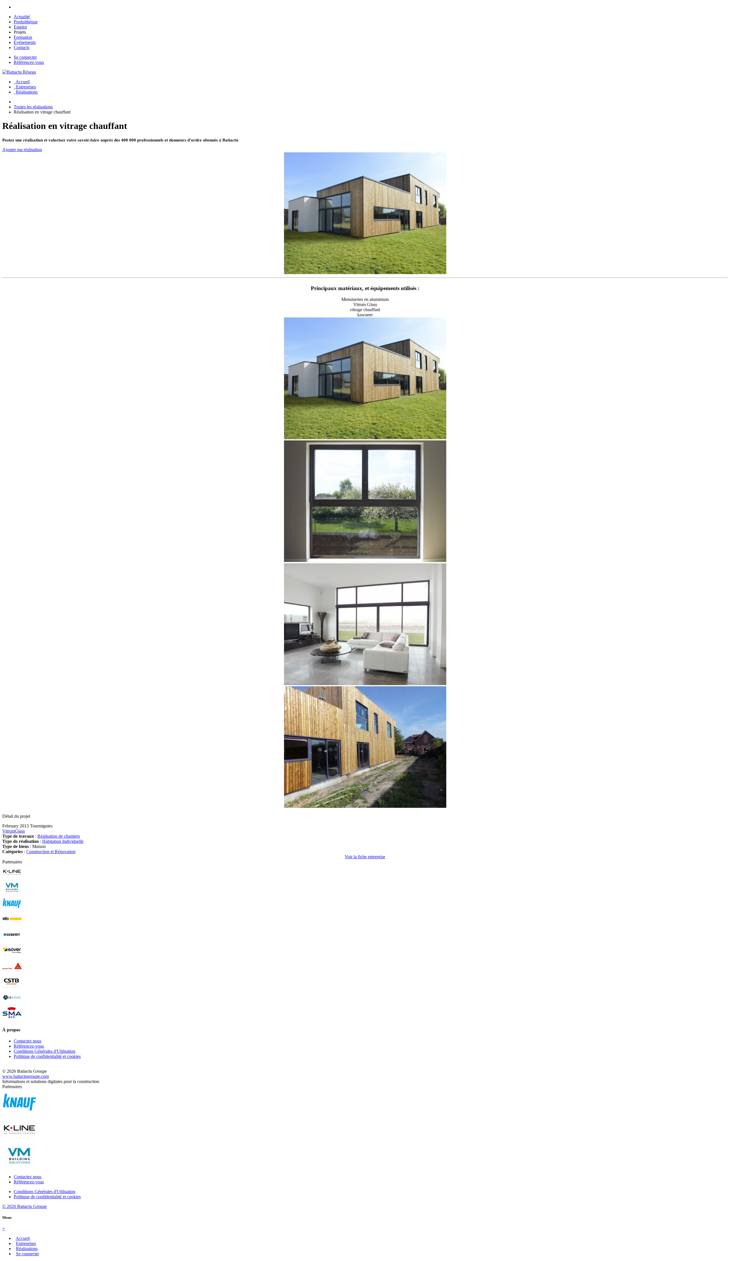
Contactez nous (27, 1041)
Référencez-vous (29, 62)
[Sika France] (12, 971)
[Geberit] (12, 940)
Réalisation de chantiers (58, 836)
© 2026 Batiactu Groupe (24, 1206)
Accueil (22, 81)
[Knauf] (12, 908)
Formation (23, 37)
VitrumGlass (13, 831)
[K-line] (12, 877)
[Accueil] (19, 72)
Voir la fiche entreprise (365, 856)
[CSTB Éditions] (12, 987)
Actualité (22, 16)
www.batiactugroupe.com (25, 1076)
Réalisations (26, 92)
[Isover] (12, 956)
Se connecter (25, 57)
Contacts (21, 47)
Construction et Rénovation (51, 851)
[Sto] (12, 924)
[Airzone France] (12, 1003)
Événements (25, 42)
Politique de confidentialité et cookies (47, 1056)
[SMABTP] (12, 1018)
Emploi (20, 27)
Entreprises (25, 86)
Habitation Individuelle (63, 841)
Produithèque (26, 21)
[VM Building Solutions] (12, 893)
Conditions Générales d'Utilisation (44, 1051)
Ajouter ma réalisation (22, 149)
